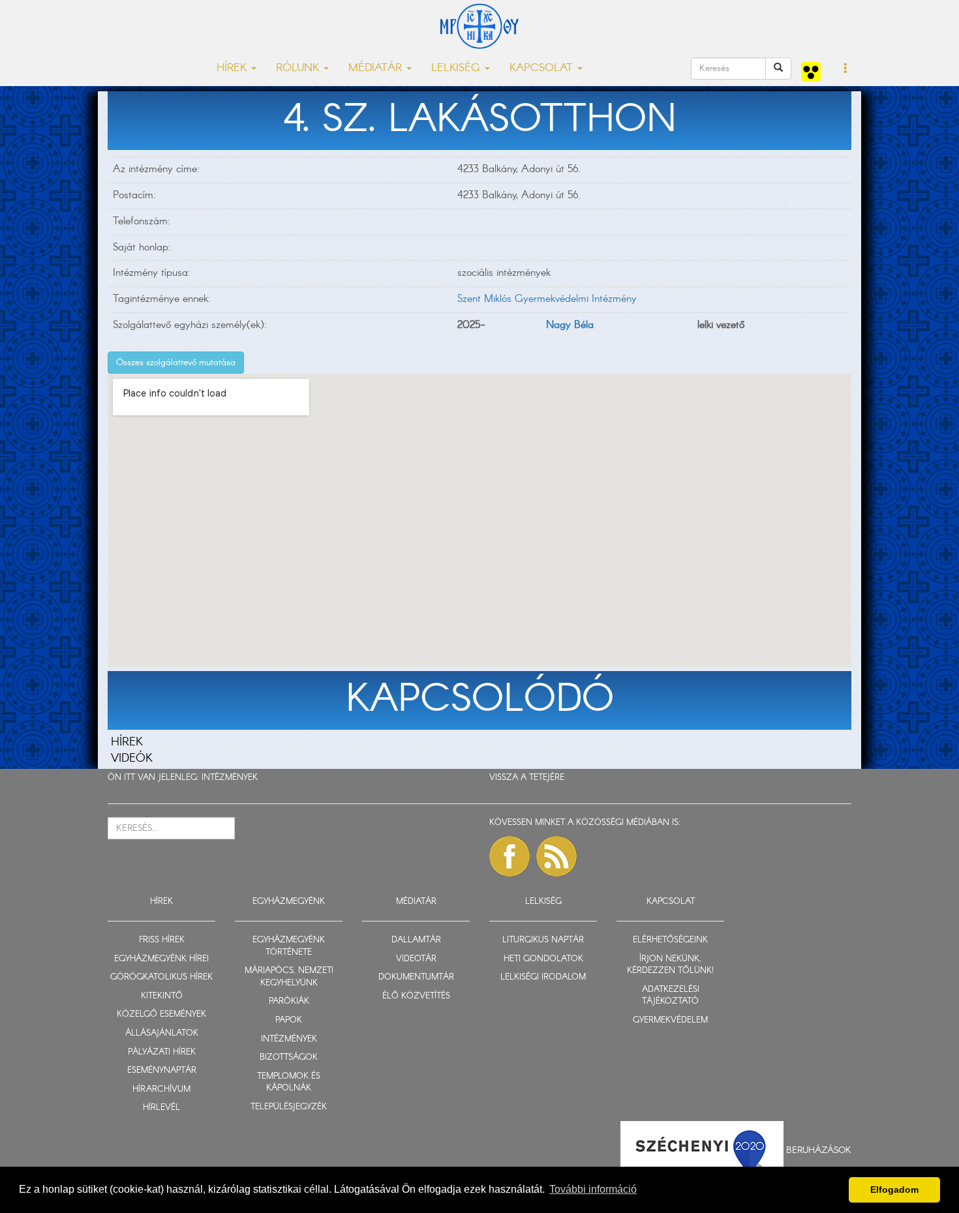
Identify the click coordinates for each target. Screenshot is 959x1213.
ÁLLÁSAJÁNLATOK (161, 1033)
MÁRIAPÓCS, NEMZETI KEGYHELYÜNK (289, 977)
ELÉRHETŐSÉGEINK (670, 940)
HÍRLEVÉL (161, 1107)
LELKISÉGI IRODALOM (543, 977)
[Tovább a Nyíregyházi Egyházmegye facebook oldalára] (509, 856)
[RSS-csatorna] (556, 856)
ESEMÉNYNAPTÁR (161, 1070)
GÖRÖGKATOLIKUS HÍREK (161, 977)
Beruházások (818, 1149)
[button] (845, 69)
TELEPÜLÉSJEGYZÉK (289, 1107)
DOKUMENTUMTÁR (416, 977)
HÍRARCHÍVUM (161, 1089)
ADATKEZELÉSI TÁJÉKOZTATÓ (670, 995)
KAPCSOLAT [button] (543, 68)
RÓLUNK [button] (299, 68)
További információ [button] (593, 1189)
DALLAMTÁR (416, 940)
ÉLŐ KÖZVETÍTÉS (416, 996)
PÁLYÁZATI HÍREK (162, 1052)
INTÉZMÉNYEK (230, 777)
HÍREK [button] (233, 68)
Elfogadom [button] (894, 1189)
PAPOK (288, 1020)
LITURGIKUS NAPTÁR (543, 940)
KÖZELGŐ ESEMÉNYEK (161, 1014)
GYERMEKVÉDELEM (670, 1020)
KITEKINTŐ (162, 996)
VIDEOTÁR (416, 959)
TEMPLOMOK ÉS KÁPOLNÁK (288, 1082)
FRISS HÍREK (162, 940)
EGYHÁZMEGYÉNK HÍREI (161, 959)
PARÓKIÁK (289, 1001)
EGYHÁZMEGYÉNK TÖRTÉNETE (288, 946)
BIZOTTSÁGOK (289, 1057)
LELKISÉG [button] (457, 68)
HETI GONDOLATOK (543, 959)
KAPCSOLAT (671, 901)
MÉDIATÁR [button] (376, 68)
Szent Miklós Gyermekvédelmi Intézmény (547, 299)
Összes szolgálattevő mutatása (176, 362)
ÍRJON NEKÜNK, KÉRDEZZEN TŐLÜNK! (670, 965)
